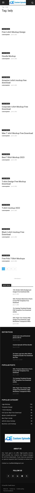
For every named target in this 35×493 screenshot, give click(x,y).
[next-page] (15, 268)
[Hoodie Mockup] (17, 46)
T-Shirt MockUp (5, 29)
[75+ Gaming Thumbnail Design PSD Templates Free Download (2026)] (6, 310)
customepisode (6, 34)
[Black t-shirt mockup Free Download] (17, 222)
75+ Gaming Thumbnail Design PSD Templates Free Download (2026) (22, 310)
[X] (26, 476)
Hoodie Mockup (9, 56)
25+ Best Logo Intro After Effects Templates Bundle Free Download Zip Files (23, 355)
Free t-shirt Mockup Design (13, 32)
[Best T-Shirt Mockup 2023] (17, 147)
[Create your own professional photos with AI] (6, 338)
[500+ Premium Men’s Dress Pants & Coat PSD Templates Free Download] (6, 301)
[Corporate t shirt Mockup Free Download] (17, 97)
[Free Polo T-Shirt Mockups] (17, 248)
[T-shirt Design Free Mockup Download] (17, 171)
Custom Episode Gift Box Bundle (22, 345)
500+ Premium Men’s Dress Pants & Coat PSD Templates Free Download (22, 300)
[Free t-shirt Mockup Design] (17, 22)
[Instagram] (13, 476)
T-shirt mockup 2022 (11, 208)
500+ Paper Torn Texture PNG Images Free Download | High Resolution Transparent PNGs (22, 319)
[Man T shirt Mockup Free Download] (17, 123)
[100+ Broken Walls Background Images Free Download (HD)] (6, 292)
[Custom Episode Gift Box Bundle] (6, 347)
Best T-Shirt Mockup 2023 (13, 157)
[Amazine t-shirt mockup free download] (17, 70)
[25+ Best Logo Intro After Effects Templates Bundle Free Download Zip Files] (6, 356)
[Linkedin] (17, 476)
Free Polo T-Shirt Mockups (13, 258)
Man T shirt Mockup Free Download (17, 133)
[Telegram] (22, 476)
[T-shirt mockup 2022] (17, 198)
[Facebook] (8, 476)
